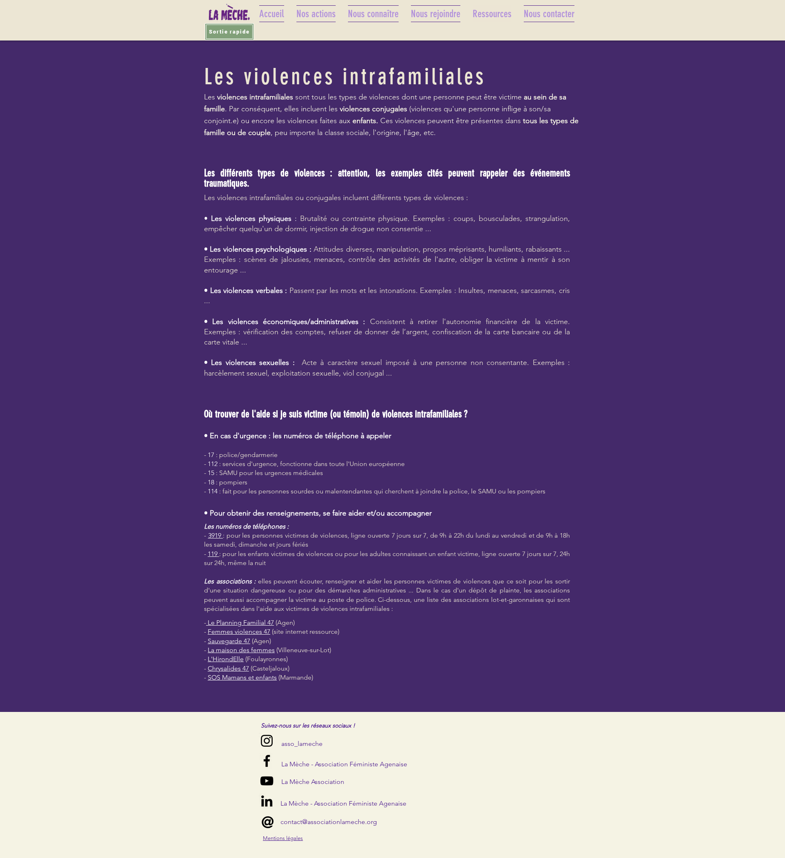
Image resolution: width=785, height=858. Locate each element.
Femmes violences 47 (239, 631)
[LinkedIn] (267, 801)
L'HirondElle (226, 659)
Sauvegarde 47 (229, 641)
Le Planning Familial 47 (240, 622)
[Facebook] (267, 761)
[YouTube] (267, 781)
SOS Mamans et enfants (242, 677)
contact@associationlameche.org (328, 822)
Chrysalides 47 (228, 668)
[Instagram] (267, 741)
